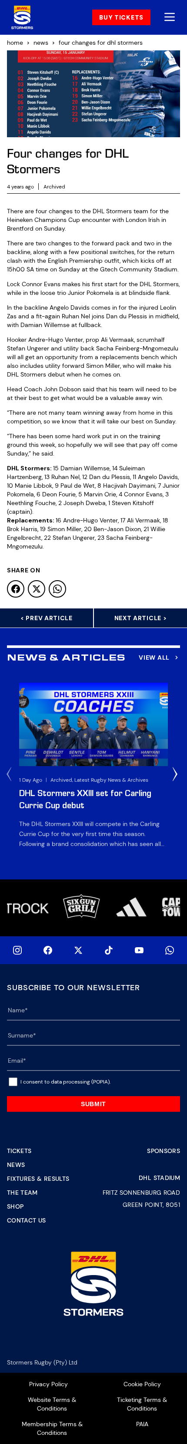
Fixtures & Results (38, 1179)
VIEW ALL (154, 657)
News (16, 1165)
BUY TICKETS (121, 17)
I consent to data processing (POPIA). (65, 1081)
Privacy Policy (48, 1384)
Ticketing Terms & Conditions (142, 1404)
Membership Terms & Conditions (52, 1428)
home (15, 42)
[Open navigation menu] (169, 18)
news (40, 42)
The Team (22, 1192)
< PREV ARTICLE (46, 618)
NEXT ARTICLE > (140, 618)
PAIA (142, 1424)
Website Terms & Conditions (52, 1404)
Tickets (19, 1151)
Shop (15, 1206)
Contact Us (26, 1220)
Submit (93, 1103)
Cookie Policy (142, 1384)
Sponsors (163, 1151)
